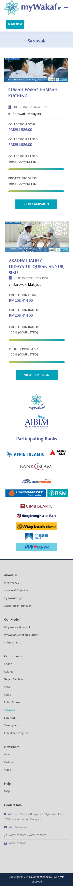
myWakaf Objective (16, 590)
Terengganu (11, 725)
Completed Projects (16, 733)
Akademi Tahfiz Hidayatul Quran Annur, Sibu (36, 266)
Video (7, 770)
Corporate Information (18, 605)
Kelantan (9, 671)
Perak (7, 687)
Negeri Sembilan (14, 679)
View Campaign (36, 204)
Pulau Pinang (12, 702)
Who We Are (11, 582)
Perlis (7, 694)
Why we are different (17, 627)
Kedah (8, 664)
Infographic (11, 642)
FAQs (7, 791)
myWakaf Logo (13, 598)
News (7, 754)
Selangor (9, 717)
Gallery (8, 762)
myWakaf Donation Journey (21, 635)
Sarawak (9, 710)
